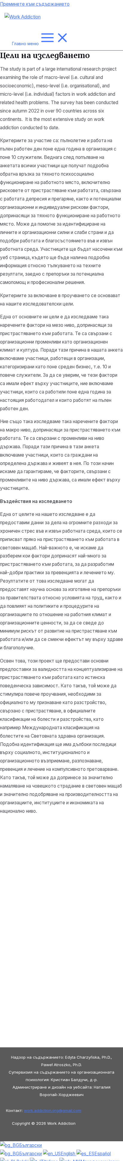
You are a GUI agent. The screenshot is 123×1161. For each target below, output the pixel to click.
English (68, 1154)
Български (30, 1145)
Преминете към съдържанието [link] (35, 4)
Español (102, 1154)
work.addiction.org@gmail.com (52, 1110)
